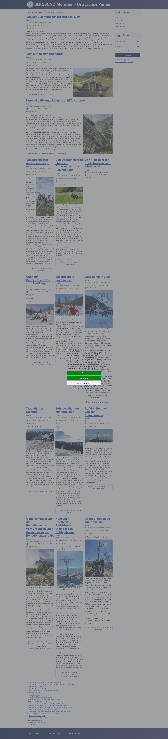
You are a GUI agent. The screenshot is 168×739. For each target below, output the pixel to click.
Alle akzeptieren (84, 373)
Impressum (92, 386)
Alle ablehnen (84, 378)
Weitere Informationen (79, 386)
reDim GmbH (90, 388)
